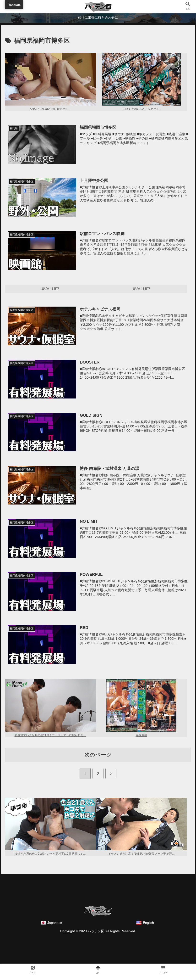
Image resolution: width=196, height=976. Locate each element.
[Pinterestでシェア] (76, 789)
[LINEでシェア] (32, 789)
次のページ (98, 755)
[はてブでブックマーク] (120, 776)
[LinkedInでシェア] (120, 789)
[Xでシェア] (32, 776)
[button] (181, 587)
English (148, 923)
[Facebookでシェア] (76, 776)
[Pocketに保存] (164, 776)
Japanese (54, 923)
